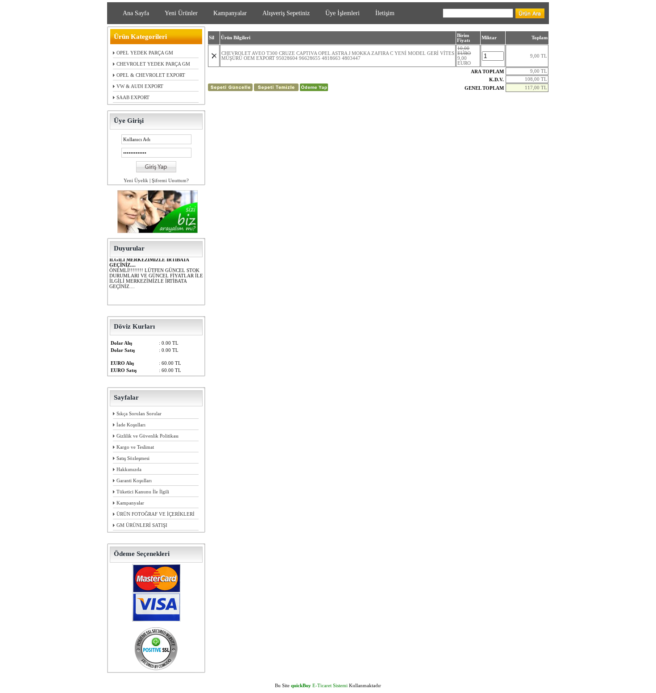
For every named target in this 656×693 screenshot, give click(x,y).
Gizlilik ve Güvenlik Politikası (147, 435)
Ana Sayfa (136, 13)
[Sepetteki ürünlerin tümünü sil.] (276, 89)
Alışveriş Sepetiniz (286, 13)
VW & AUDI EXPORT (139, 86)
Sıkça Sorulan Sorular (139, 413)
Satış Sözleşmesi (132, 458)
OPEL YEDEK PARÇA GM (144, 52)
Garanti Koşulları (134, 480)
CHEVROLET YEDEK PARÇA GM (153, 64)
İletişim (384, 13)
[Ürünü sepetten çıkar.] (214, 56)
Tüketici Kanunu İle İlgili (142, 491)
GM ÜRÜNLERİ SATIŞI (141, 525)
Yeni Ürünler (181, 13)
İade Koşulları (130, 424)
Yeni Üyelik (136, 180)
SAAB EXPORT (132, 97)
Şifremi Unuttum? (170, 180)
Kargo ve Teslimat (135, 447)
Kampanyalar (230, 13)
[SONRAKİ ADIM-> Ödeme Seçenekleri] (314, 89)
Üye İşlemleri (342, 13)
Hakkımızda (128, 469)
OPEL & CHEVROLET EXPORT (150, 75)
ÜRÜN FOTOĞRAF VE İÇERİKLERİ (155, 514)
